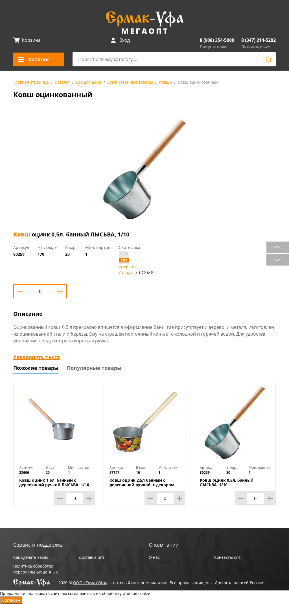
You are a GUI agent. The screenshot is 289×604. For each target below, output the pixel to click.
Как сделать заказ (30, 557)
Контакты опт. (228, 557)
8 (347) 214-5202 (258, 40)
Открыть (127, 267)
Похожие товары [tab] (35, 367)
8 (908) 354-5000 (217, 40)
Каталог (62, 82)
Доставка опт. (92, 557)
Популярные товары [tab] (94, 367)
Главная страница (31, 82)
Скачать (127, 272)
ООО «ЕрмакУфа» (90, 582)
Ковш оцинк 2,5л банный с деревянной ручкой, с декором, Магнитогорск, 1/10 (143, 485)
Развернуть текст (36, 357)
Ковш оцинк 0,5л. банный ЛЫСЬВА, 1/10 (226, 482)
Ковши (165, 82)
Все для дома (88, 82)
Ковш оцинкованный (198, 82)
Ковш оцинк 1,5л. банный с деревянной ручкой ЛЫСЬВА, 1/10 (54, 482)
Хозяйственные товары (130, 82)
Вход (124, 40)
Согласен (11, 600)
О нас (154, 557)
